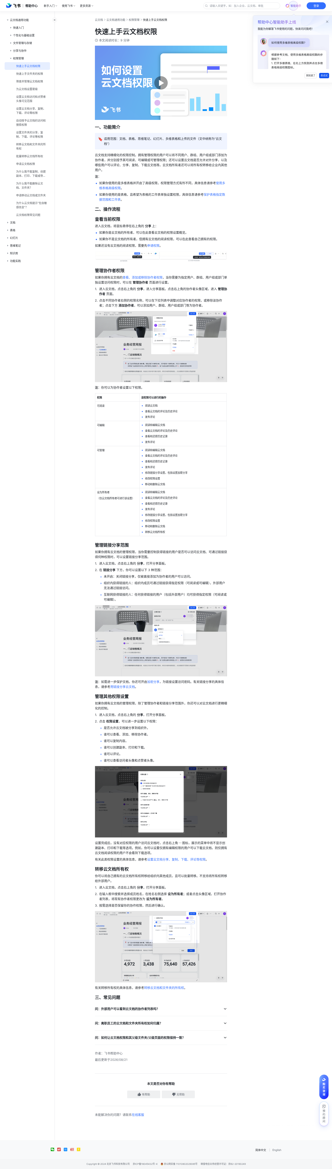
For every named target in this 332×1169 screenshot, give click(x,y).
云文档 (99, 19)
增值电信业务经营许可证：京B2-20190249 (223, 1163)
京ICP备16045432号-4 (145, 1163)
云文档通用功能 (115, 19)
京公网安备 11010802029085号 (180, 1163)
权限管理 (134, 19)
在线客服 (138, 1115)
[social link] (54, 1149)
